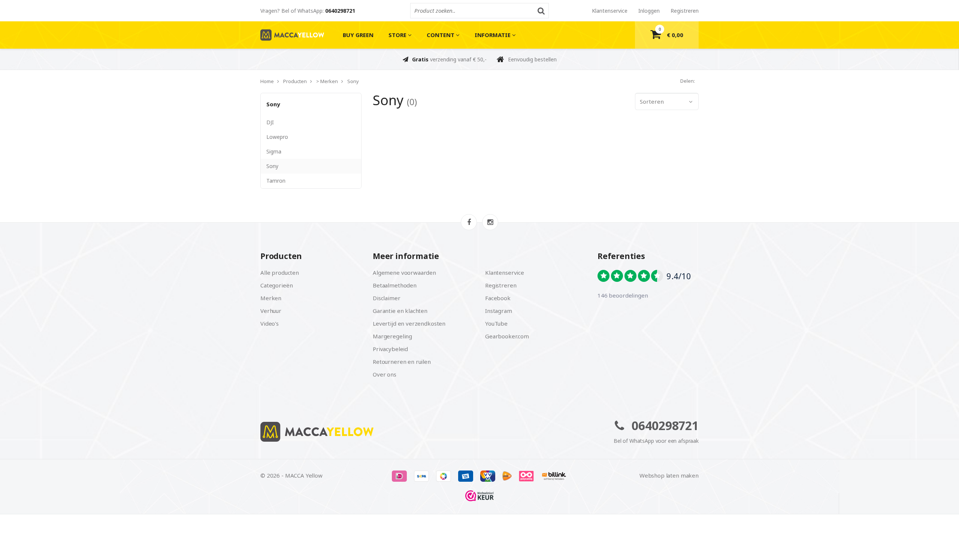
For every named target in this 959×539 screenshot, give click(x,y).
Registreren (685, 10)
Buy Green (358, 35)
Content (441, 35)
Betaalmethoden (395, 285)
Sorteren (652, 101)
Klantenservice (609, 10)
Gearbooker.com (507, 336)
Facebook (498, 298)
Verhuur (270, 310)
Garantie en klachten (400, 310)
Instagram (498, 310)
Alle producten (279, 272)
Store (398, 35)
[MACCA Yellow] (292, 35)
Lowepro (277, 136)
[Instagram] (490, 222)
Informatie (493, 35)
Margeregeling (392, 336)
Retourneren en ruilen (402, 361)
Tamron (275, 180)
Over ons (384, 374)
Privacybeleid (390, 349)
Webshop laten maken (669, 475)
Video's (269, 323)
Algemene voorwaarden (404, 272)
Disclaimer (386, 298)
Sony (273, 104)
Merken (270, 298)
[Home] (367, 432)
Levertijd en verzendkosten (409, 323)
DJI (270, 122)
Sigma (273, 151)
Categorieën (276, 285)
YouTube (496, 323)
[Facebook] (469, 222)
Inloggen (649, 10)
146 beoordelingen (623, 295)
